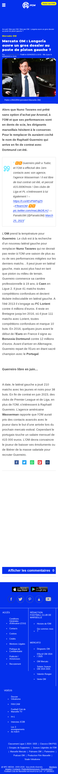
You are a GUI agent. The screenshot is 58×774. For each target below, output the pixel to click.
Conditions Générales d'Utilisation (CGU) (17, 621)
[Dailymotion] (39, 602)
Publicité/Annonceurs (31, 769)
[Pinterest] (30, 602)
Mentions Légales (17, 644)
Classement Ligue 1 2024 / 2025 (22, 744)
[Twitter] (21, 602)
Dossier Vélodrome (16, 698)
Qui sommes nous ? (45, 630)
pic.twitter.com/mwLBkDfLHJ (30, 210)
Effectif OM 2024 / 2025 (44, 655)
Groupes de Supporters (19, 748)
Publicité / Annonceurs (14, 657)
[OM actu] (29, 3)
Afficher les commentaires (31, 570)
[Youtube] (48, 602)
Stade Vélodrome (32, 759)
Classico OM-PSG (48, 744)
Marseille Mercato (18, 751)
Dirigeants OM (43, 649)
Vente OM (41, 679)
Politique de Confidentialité (15, 650)
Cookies (13, 633)
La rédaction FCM (12, 54)
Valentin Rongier (44, 674)
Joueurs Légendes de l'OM (45, 748)
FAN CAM (15, 704)
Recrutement (15, 664)
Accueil (5, 29)
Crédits (12, 639)
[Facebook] (11, 602)
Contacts (13, 628)
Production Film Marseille (39, 755)
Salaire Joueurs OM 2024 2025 (44, 667)
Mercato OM (13, 29)
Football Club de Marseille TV (18, 710)
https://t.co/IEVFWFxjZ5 (28, 201)
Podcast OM (19, 755)
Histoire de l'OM (44, 624)
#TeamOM (21, 206)
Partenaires (49, 751)
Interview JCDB (18, 722)
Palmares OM (35, 751)
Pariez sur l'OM (49, 4)
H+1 (13, 717)
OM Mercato (42, 661)
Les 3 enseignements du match (18, 729)
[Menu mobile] (4, 5)
